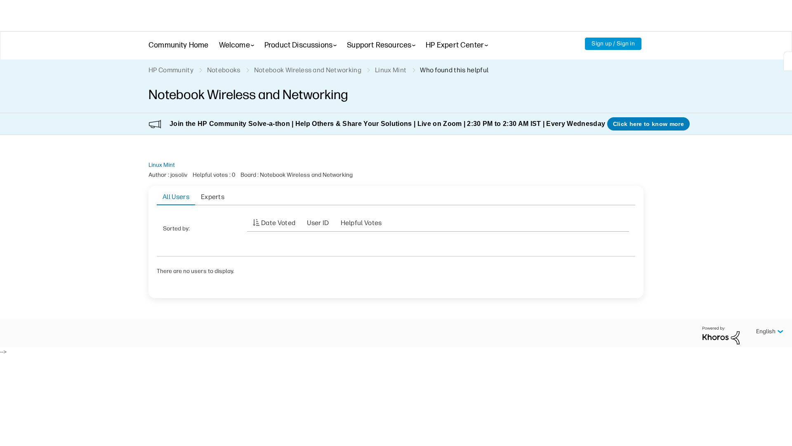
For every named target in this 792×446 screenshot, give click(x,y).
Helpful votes (361, 223)
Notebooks (223, 70)
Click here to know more (648, 124)
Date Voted (278, 223)
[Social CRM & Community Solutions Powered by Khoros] (721, 335)
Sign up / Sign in (613, 43)
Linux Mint (161, 164)
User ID (318, 223)
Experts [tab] (212, 197)
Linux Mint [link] (390, 70)
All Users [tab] (176, 197)
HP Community (170, 70)
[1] (788, 61)
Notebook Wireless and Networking (307, 70)
